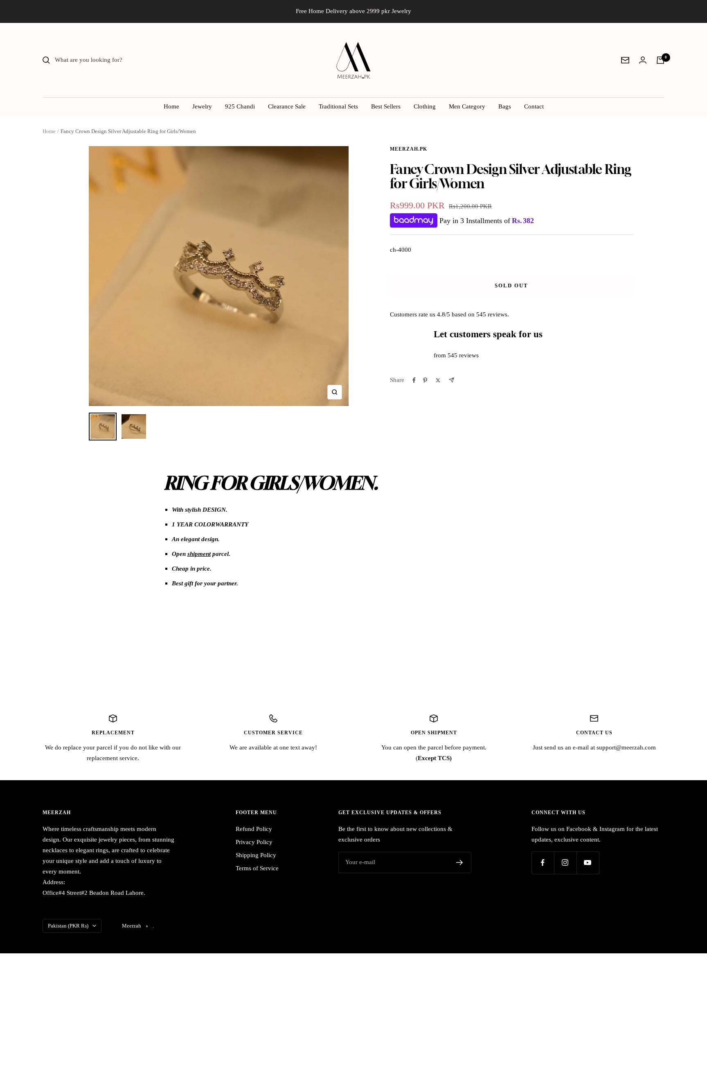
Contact (534, 106)
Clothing (425, 106)
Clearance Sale (287, 106)
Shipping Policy (256, 855)
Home (171, 106)
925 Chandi (240, 106)
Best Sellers (386, 106)
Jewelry (202, 106)
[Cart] (660, 60)
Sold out (511, 285)
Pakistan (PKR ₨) (68, 926)
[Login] (642, 59)
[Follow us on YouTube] (587, 862)
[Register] (459, 862)
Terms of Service (257, 868)
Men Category (467, 106)
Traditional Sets (338, 106)
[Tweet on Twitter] (438, 380)
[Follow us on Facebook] (542, 862)
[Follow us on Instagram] (565, 862)
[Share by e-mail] (451, 380)
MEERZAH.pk (408, 149)
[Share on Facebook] (414, 380)
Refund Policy (254, 829)
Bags (504, 106)
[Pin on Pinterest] (425, 380)
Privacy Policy (254, 842)
